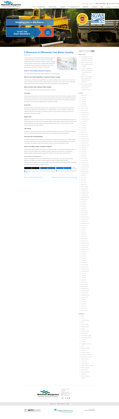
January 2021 (84, 240)
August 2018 (84, 297)
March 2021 (84, 236)
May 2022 (83, 206)
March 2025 (84, 132)
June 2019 (83, 275)
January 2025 (84, 136)
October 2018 (84, 293)
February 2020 (84, 264)
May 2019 (83, 277)
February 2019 (84, 284)
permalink (26, 172)
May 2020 (83, 258)
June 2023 (83, 177)
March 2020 (84, 262)
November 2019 (85, 271)
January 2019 (84, 286)
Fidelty (82, 329)
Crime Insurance (85, 320)
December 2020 (85, 243)
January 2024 (84, 162)
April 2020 (83, 260)
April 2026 (83, 104)
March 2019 (84, 282)
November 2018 (85, 290)
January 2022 (84, 214)
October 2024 (84, 143)
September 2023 (85, 171)
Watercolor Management (30, 158)
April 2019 (83, 280)
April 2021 (83, 234)
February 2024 (84, 160)
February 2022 (84, 212)
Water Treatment (60, 171)
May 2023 (83, 180)
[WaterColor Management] (11, 4)
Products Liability (85, 352)
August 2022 (84, 199)
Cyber (82, 322)
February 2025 (84, 134)
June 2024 (83, 151)
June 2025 (83, 125)
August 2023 (84, 173)
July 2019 (83, 273)
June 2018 (83, 301)
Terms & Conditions (61, 403)
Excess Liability (84, 324)
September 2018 (85, 295)
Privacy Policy (53, 403)
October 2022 (84, 195)
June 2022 (83, 204)
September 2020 (85, 249)
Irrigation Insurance (86, 343)
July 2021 (83, 227)
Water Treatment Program (50, 171)
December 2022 (85, 190)
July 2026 (83, 97)
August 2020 (84, 251)
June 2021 (83, 230)
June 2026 (83, 99)
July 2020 (83, 254)
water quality (42, 171)
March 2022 (84, 210)
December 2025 (85, 112)
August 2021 (84, 225)
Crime (82, 318)
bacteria (72, 121)
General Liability (85, 331)
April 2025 (83, 130)
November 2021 (85, 219)
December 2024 (85, 138)
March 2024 (84, 158)
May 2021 (83, 232)
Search (92, 51)
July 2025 (83, 123)
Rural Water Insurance (86, 356)
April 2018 (83, 306)
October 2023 (84, 169)
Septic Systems (84, 359)
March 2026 (84, 106)
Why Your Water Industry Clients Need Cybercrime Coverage (87, 64)
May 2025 (83, 127)
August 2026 (84, 95)
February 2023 (84, 186)
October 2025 (84, 117)
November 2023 (85, 167)
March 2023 (84, 184)
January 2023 (84, 188)
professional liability (86, 354)
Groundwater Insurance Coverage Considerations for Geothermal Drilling (87, 58)
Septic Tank (84, 361)
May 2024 (83, 154)
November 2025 (85, 114)
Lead (82, 346)
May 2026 (83, 101)
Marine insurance (85, 348)
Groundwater (84, 333)
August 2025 (84, 121)
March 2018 (84, 308)
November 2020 (85, 245)
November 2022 (85, 193)
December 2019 (85, 269)
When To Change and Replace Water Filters (34, 177)
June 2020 (83, 256)
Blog (82, 316)
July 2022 (83, 201)
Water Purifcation (35, 171)
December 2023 (85, 164)
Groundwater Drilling (86, 335)
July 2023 (83, 175)
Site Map (67, 403)
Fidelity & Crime (85, 326)
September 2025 (85, 119)
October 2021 (84, 221)
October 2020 (84, 247)
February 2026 (84, 108)
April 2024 (83, 156)
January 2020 (84, 267)
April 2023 (83, 182)
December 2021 (85, 217)
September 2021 (85, 223)
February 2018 (84, 310)
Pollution (83, 350)
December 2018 (85, 288)
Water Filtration (28, 171)
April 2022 (83, 208)
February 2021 (84, 238)
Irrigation (83, 341)
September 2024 (85, 145)
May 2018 (83, 303)
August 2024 (84, 147)
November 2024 (85, 141)
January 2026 (84, 110)
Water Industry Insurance (87, 365)
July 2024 (83, 149)
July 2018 (83, 299)
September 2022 (85, 197)
